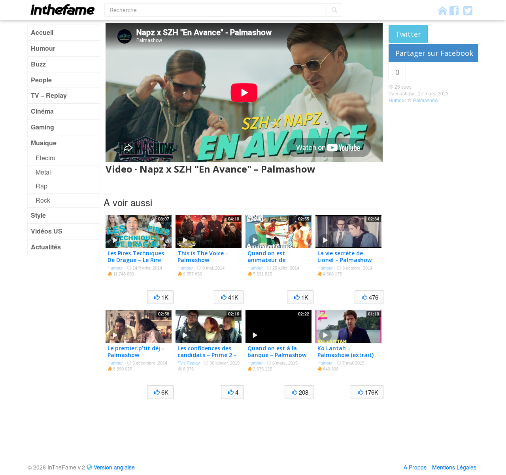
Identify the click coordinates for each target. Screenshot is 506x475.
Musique (44, 142)
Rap (41, 185)
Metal (43, 172)
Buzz (38, 63)
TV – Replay (49, 95)
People (41, 79)
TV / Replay (188, 363)
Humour (43, 48)
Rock (43, 200)
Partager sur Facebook (434, 53)
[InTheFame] (65, 9)
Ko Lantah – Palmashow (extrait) (345, 351)
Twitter (408, 34)
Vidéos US (46, 231)
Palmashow (425, 100)
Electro (45, 157)
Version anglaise (114, 467)
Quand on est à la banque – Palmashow (276, 351)
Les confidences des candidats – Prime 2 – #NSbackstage (207, 354)
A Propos (415, 467)
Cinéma (42, 111)
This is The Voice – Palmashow (202, 256)
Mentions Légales (454, 467)
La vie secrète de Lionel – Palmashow (344, 256)
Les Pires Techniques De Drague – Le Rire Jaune (136, 259)
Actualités (46, 246)
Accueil (42, 32)
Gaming (42, 126)
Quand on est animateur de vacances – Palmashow (266, 263)
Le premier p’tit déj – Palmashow (136, 351)
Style (38, 215)
